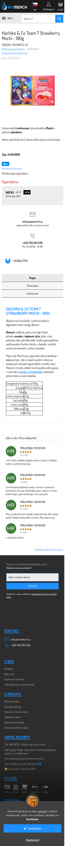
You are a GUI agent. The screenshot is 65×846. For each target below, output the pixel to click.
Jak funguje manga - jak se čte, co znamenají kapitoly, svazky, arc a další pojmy (30, 751)
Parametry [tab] (32, 286)
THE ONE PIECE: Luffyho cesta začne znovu (25, 744)
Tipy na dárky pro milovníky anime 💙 (23, 763)
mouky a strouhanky (31, 372)
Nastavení (31, 840)
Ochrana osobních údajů (16, 727)
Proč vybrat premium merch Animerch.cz (25, 758)
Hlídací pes (21, 261)
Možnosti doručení (12, 168)
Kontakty (9, 668)
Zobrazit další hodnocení (48, 549)
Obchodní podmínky (14, 722)
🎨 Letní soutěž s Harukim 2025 (20, 768)
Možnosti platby (12, 701)
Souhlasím (33, 828)
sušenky (41, 811)
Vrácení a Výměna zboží (16, 711)
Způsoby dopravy (13, 706)
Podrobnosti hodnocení (15, 53)
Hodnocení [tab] (32, 293)
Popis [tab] (32, 278)
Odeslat (32, 586)
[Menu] (5, 18)
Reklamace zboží (13, 717)
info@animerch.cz (32, 221)
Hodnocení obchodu (14, 679)
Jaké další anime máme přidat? (19, 684)
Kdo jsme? (9, 674)
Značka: (15, 45)
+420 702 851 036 (32, 243)
